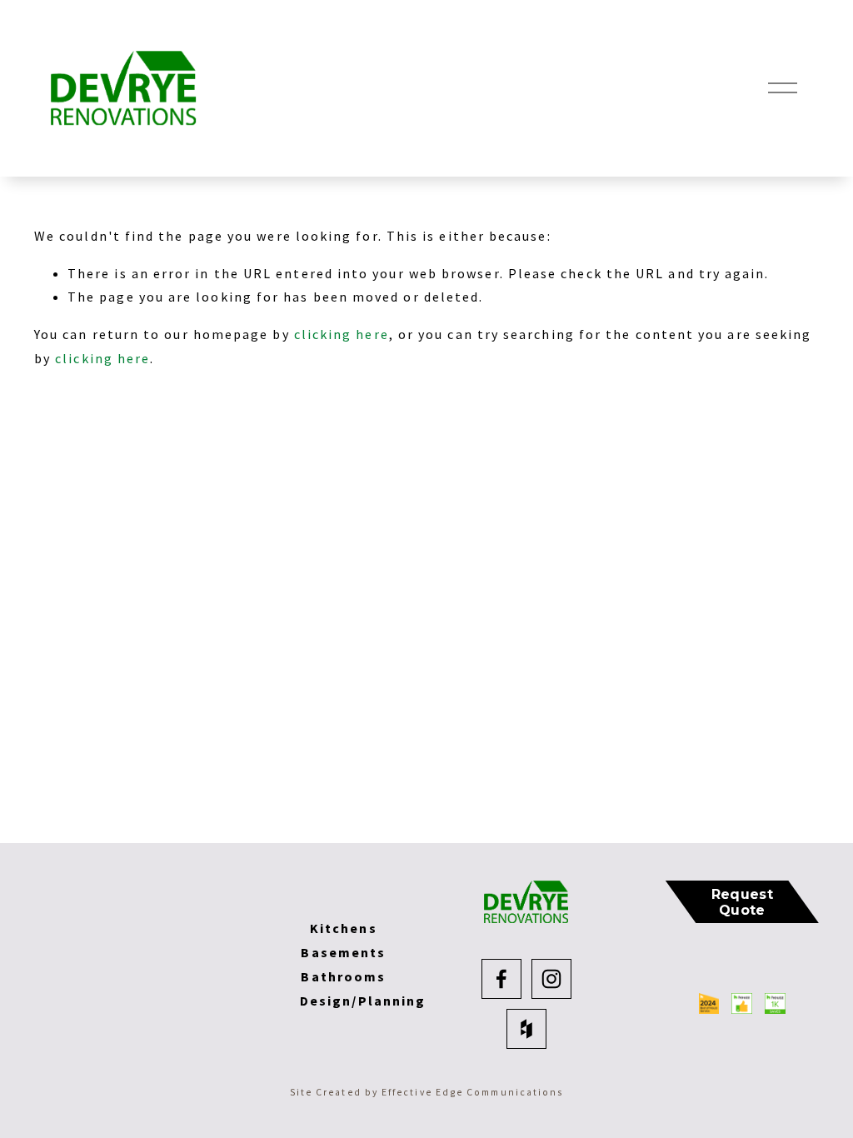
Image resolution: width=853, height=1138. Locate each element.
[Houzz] (526, 1029)
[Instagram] (551, 979)
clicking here (341, 334)
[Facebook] (501, 979)
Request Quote (742, 902)
